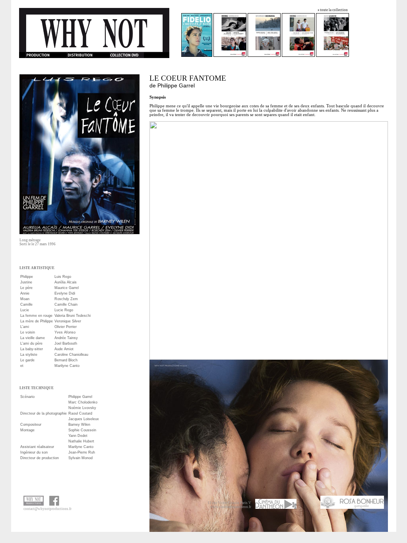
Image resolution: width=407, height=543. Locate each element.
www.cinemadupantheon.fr (230, 507)
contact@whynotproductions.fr (47, 509)
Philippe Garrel (176, 85)
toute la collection (334, 10)
